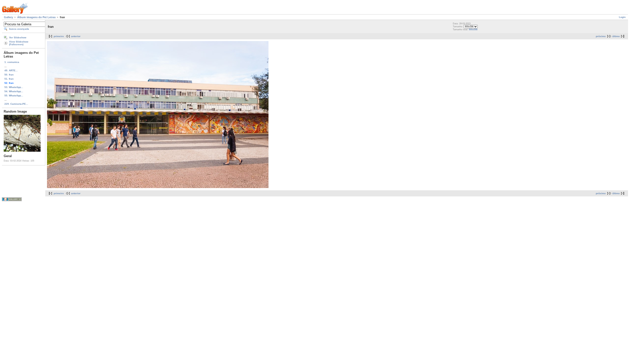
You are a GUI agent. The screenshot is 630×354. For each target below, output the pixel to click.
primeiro (59, 36)
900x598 (473, 29)
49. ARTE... (11, 70)
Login (622, 17)
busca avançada (19, 29)
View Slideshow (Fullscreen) (18, 43)
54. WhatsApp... (13, 91)
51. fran (9, 78)
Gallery (8, 17)
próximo (601, 36)
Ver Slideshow (17, 37)
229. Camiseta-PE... (16, 104)
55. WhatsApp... (13, 95)
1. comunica (11, 62)
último (616, 36)
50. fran (9, 74)
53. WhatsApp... (13, 87)
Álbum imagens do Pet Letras (36, 17)
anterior (75, 36)
